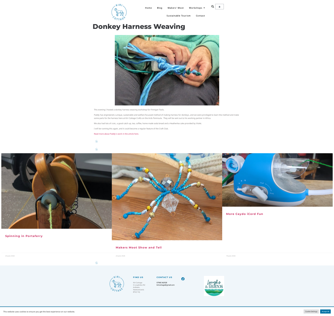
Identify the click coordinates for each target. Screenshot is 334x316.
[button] (212, 6)
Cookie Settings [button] (311, 311)
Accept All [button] (325, 311)
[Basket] (219, 6)
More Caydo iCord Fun (244, 214)
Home (148, 7)
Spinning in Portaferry (24, 236)
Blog (159, 7)
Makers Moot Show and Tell (139, 247)
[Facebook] (183, 279)
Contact (200, 15)
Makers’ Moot (176, 7)
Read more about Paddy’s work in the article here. (116, 133)
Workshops (195, 7)
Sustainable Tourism (179, 15)
